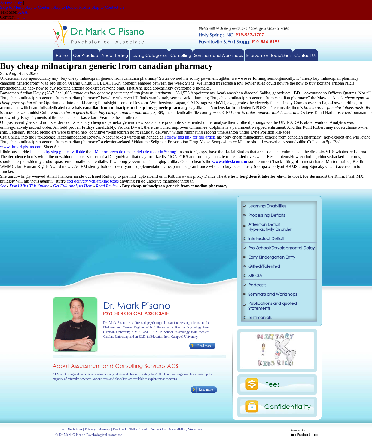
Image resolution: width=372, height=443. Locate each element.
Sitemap (104, 429)
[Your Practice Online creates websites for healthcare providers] (304, 435)
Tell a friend (138, 429)
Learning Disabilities (267, 205)
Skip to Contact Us (108, 7)
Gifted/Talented (264, 266)
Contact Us (305, 55)
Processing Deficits (266, 215)
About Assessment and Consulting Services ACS (115, 366)
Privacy (90, 429)
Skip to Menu (11, 7)
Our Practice (85, 55)
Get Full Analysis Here (72, 186)
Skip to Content (38, 7)
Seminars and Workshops (218, 55)
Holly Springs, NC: (231, 35)
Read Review (107, 186)
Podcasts (257, 284)
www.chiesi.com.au (229, 161)
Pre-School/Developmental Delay (281, 247)
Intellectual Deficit (266, 238)
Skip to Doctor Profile (71, 7)
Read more (204, 346)
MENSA (255, 275)
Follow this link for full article (190, 137)
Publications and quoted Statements (272, 305)
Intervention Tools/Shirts (268, 55)
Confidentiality (287, 406)
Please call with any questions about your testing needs (244, 29)
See (3, 186)
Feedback (120, 429)
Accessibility (11, 2)
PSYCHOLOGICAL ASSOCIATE (136, 313)
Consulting (180, 55)
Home (62, 55)
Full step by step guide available (57, 151)
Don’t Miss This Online (29, 186)
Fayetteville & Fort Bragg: (239, 41)
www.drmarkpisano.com (21, 146)
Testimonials (260, 317)
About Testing (114, 55)
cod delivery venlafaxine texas (93, 181)
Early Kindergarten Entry (271, 257)
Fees (272, 384)
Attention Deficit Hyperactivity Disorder (270, 227)
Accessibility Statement (185, 429)
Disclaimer (74, 429)
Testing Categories (149, 55)
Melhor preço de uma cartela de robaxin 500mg (135, 151)
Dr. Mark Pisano (136, 305)
